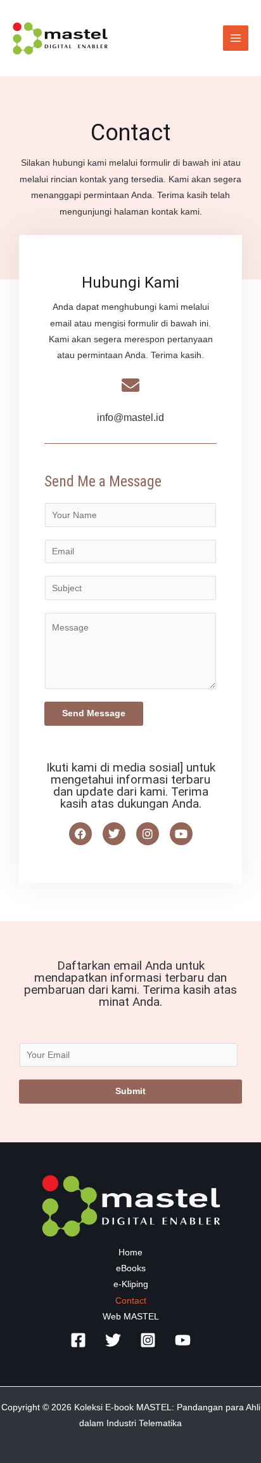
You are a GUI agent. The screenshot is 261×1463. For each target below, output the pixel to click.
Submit (130, 1091)
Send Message (93, 713)
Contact (130, 1301)
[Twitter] (113, 1340)
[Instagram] (148, 1340)
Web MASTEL (131, 1316)
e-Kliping (130, 1284)
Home (130, 1252)
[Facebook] (78, 1340)
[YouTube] (183, 1340)
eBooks (131, 1268)
